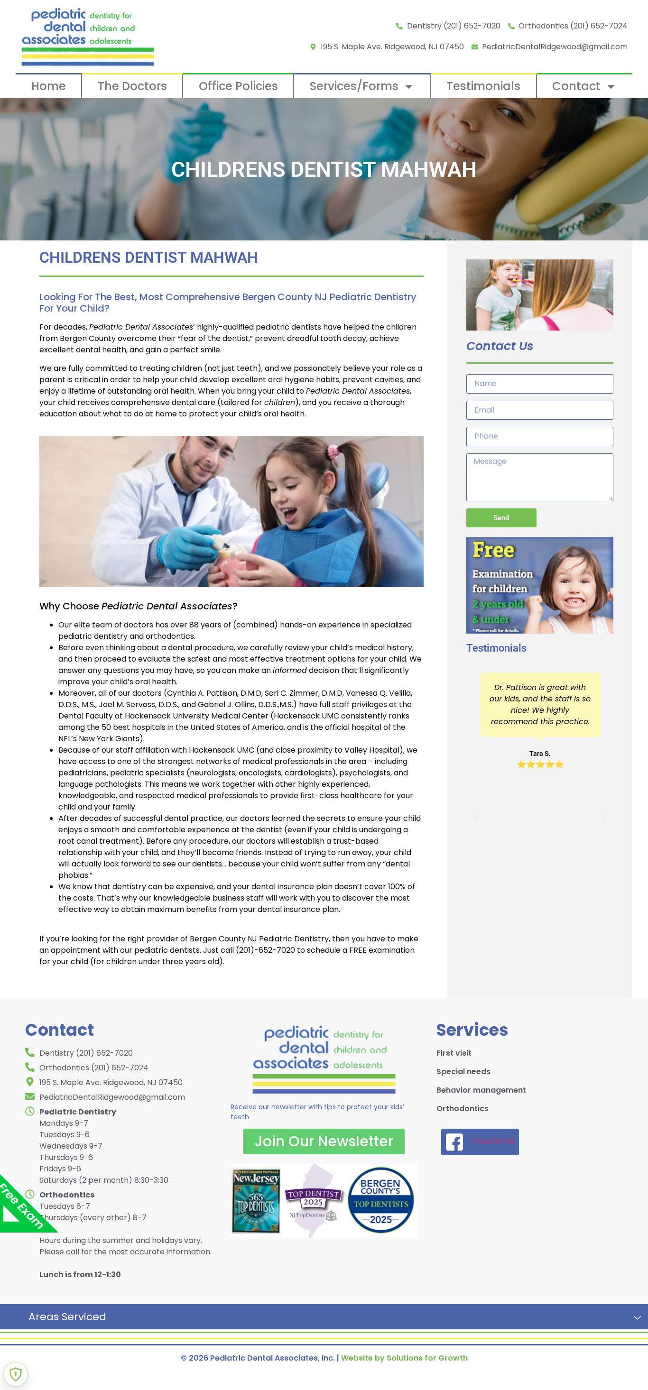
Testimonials (483, 86)
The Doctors (132, 86)
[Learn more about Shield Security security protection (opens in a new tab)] (15, 1374)
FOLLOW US (492, 1141)
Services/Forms (354, 86)
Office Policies (238, 86)
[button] (476, 818)
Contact (576, 86)
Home (48, 86)
